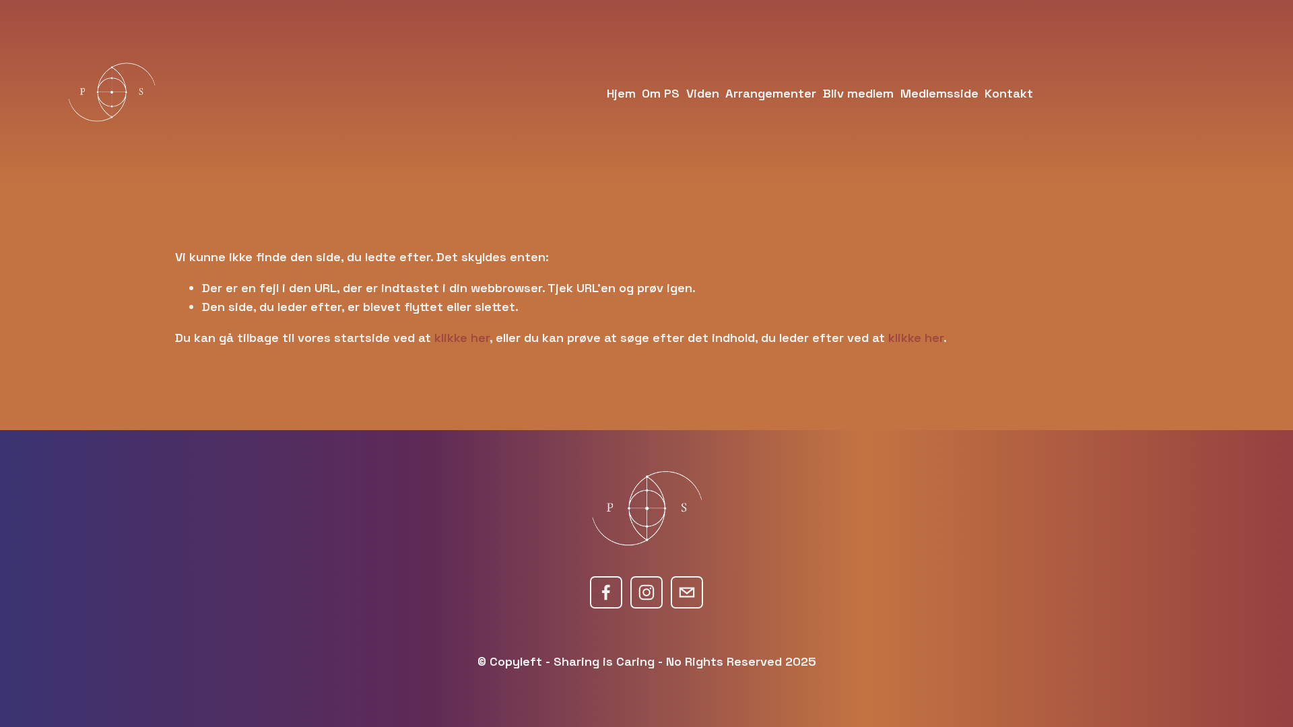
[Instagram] (646, 592)
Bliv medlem (858, 93)
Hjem (621, 93)
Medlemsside (939, 93)
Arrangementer (770, 93)
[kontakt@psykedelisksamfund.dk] (687, 592)
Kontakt (1009, 93)
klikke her (462, 337)
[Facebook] (606, 592)
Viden (702, 93)
